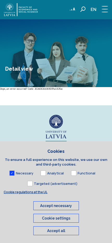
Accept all (56, 231)
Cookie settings (56, 218)
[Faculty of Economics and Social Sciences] (21, 9)
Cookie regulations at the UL (25, 192)
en (93, 9)
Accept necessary (56, 206)
